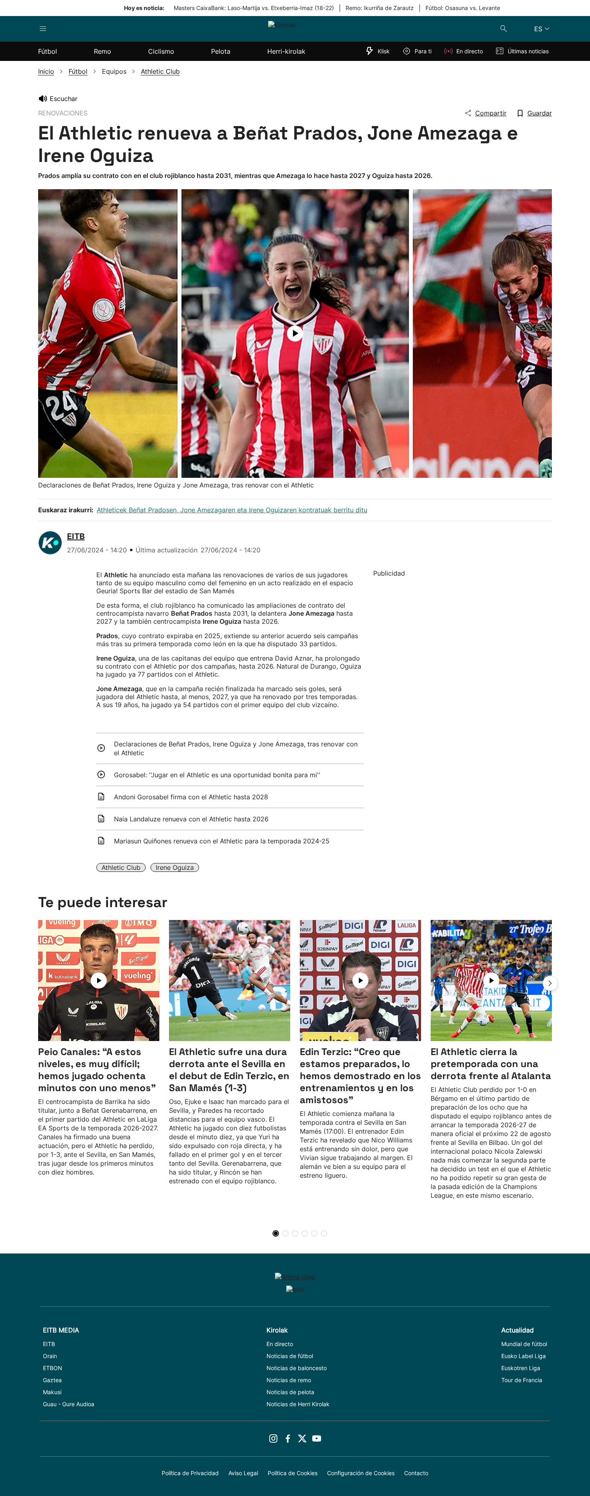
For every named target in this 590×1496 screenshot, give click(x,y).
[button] (550, 983)
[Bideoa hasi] (295, 333)
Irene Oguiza (175, 867)
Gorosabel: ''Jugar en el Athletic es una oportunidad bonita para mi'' (217, 775)
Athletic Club (121, 867)
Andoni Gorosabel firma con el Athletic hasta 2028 (191, 797)
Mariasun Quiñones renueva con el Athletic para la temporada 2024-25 (222, 841)
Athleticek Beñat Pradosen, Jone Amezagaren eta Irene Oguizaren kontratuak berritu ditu (232, 510)
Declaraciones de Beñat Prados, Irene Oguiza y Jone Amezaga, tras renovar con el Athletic (236, 748)
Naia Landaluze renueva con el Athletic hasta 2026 (191, 819)
